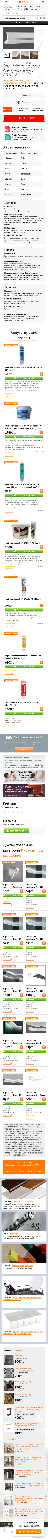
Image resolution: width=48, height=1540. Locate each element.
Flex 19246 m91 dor (23, 1368)
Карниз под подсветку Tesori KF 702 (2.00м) (34, 939)
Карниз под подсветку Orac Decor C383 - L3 (24, 1165)
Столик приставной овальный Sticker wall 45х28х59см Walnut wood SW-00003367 (29, 1409)
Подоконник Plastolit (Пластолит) (23, 1201)
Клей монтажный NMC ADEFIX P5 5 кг (21, 543)
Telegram (33, 9)
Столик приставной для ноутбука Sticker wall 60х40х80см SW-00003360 (27, 1425)
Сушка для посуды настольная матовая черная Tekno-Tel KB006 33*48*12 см (22, 1299)
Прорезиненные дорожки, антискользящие (24, 1371)
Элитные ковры (21, 1384)
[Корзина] (44, 18)
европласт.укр (37, 110)
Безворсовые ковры (22, 1358)
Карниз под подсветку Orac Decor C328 (35, 1095)
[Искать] (43, 14)
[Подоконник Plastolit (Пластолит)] (24, 1189)
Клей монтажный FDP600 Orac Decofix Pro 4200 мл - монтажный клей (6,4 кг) (23, 427)
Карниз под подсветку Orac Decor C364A (12, 887)
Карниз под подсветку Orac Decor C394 (24, 1171)
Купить (9, 396)
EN (43, 2)
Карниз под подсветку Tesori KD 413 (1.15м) (12, 1095)
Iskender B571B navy (23, 1381)
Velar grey (19, 1356)
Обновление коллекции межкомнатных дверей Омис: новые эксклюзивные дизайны (29, 1498)
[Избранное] (37, 18)
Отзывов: (39, 452)
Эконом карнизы (15, 1234)
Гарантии (10, 287)
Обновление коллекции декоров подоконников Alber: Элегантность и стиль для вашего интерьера (29, 1511)
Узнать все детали (24, 749)
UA (40, 2)
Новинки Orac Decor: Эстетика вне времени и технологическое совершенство (28, 1459)
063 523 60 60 (35, 6)
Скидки (25, 2)
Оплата (9, 250)
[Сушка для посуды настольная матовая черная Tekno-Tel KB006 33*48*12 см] (24, 1286)
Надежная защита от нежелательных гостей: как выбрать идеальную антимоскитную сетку (29, 1472)
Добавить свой (18, 830)
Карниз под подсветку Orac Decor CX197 (12, 1043)
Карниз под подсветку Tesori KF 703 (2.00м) (12, 991)
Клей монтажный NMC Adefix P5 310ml (22, 599)
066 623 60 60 (23, 9)
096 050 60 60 (23, 6)
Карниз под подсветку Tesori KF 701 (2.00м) (12, 939)
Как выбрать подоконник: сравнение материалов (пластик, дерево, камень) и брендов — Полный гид (29, 1446)
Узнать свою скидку (25, 378)
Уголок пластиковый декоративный (22, 1266)
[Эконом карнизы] (24, 1222)
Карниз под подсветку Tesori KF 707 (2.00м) (34, 991)
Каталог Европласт (27, 129)
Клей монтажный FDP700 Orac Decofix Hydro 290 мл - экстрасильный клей (22, 485)
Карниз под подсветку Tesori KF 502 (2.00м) (34, 887)
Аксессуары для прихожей (24, 1414)
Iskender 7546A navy (23, 1394)
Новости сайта (10, 1439)
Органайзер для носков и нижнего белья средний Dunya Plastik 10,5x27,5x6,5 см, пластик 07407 (23, 1333)
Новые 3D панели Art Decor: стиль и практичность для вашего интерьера (29, 1484)
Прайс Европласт (24, 137)
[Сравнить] (41, 18)
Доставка (10, 203)
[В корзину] (41, 374)
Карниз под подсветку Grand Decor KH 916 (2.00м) (35, 1043)
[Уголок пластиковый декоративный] (24, 1254)
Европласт (20, 110)
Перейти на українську (28, 1531)
